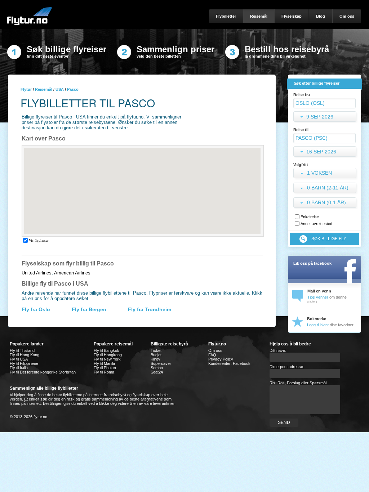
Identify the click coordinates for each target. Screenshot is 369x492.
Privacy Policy (220, 359)
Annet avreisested (316, 224)
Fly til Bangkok (106, 350)
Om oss (215, 350)
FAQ (212, 355)
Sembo (157, 368)
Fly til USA (19, 359)
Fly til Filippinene (24, 363)
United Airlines (37, 273)
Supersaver (161, 363)
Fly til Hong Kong (24, 355)
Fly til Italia (19, 368)
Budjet (156, 355)
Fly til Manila (104, 363)
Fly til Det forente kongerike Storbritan (43, 372)
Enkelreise (310, 217)
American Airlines (72, 273)
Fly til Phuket (105, 368)
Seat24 (157, 372)
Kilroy (155, 359)
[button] (325, 174)
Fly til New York (107, 359)
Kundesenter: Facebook (229, 363)
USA (59, 89)
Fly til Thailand (22, 350)
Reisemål (43, 89)
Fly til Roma (104, 372)
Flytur (26, 89)
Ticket (156, 350)
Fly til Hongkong (108, 355)
